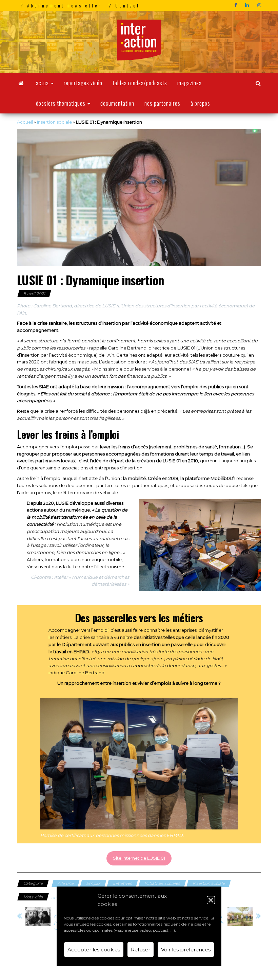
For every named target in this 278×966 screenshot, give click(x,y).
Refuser (140, 949)
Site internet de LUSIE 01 (139, 858)
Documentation (117, 103)
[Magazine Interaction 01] (21, 83)
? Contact (124, 5)
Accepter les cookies (93, 949)
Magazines (189, 83)
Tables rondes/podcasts (140, 83)
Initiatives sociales (162, 883)
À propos (200, 103)
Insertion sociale (54, 122)
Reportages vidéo (83, 83)
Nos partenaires (162, 103)
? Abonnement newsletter (61, 5)
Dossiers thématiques (61, 103)
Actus (43, 83)
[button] (210, 900)
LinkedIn (248, 5)
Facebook (236, 5)
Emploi (93, 883)
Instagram (260, 5)
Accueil (25, 122)
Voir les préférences (186, 949)
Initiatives (122, 883)
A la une (66, 883)
